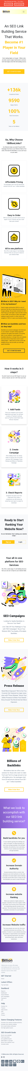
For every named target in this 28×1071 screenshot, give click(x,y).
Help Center (4, 1009)
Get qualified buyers (6, 1039)
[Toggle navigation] (24, 11)
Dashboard (4, 993)
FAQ (2, 1011)
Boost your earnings (6, 1035)
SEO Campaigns (19, 4)
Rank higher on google (7, 1040)
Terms (2, 1013)
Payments (3, 998)
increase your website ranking (9, 1024)
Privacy (3, 1015)
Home (2, 978)
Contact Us (4, 1006)
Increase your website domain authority (11, 1022)
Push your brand (5, 1037)
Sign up (8, 542)
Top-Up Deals (4, 985)
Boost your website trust (7, 1042)
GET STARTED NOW (14, 71)
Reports (3, 991)
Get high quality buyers (7, 1028)
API (2, 1000)
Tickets (3, 1008)
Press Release (8, 4)
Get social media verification (8, 1026)
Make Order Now (14, 640)
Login (20, 542)
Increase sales (5, 1044)
